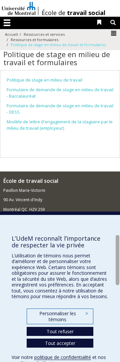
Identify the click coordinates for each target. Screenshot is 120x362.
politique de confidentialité (62, 357)
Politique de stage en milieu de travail (44, 80)
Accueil (11, 34)
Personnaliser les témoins (63, 316)
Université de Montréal (19, 8)
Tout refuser (60, 331)
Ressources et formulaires (34, 39)
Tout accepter (60, 343)
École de (73, 13)
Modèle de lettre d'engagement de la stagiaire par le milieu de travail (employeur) (60, 125)
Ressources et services (44, 34)
